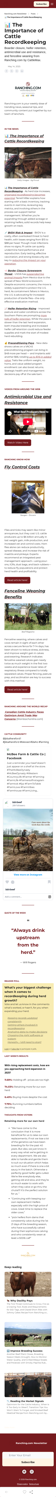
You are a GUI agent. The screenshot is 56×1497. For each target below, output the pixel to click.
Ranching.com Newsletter (15, 14)
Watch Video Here (17, 442)
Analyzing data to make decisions (27, 1031)
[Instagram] (32, 1472)
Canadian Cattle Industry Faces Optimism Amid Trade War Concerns (24, 715)
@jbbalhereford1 (12, 738)
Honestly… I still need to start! (24, 1042)
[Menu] (52, 3)
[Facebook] (24, 1472)
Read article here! (17, 580)
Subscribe (41, 4)
